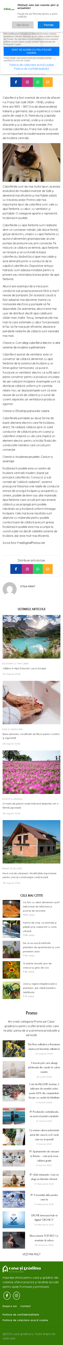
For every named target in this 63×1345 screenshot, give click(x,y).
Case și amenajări (12, 729)
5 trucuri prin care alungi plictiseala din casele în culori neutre (44, 1067)
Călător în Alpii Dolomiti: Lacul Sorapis (24, 668)
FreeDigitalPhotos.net (31, 543)
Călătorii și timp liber (15, 663)
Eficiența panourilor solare (32, 411)
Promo (31, 1013)
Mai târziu (32, 23)
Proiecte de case (12, 868)
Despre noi (10, 1306)
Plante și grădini (12, 799)
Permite (52, 23)
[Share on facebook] (16, 82)
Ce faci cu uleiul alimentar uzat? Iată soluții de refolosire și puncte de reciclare (41, 906)
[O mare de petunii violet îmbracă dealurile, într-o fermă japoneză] (31, 772)
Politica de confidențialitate (31, 68)
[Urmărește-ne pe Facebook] (7, 1296)
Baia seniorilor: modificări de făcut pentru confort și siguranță (31, 735)
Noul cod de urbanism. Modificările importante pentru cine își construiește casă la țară (29, 875)
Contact (25, 1306)
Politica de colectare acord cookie (25, 1320)
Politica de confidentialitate (21, 1314)
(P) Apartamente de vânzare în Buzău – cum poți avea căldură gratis (44, 1156)
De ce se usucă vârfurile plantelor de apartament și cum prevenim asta (41, 947)
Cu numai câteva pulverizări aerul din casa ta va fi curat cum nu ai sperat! (44, 1135)
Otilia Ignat (27, 586)
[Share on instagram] (27, 82)
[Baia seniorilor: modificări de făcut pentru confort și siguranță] (31, 702)
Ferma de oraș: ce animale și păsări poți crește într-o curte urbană (40, 927)
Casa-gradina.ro (22, 1269)
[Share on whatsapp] (38, 82)
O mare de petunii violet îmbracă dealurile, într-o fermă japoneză (31, 805)
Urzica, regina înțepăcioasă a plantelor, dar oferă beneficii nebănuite (40, 988)
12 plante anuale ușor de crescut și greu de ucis (37, 965)
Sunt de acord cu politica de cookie (31, 51)
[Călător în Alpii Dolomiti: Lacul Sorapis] (31, 637)
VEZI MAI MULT (31, 1254)
